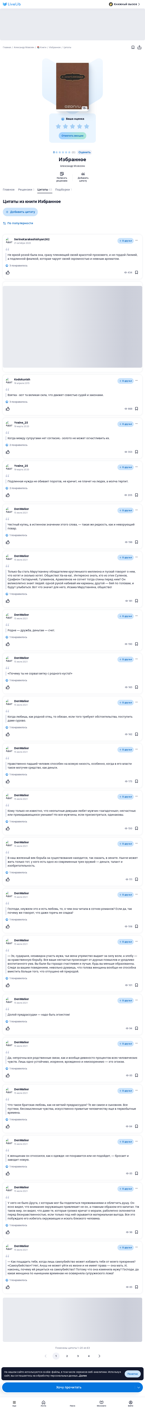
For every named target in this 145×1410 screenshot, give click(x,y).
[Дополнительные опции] (139, 1387)
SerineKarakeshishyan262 (32, 239)
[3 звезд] (72, 126)
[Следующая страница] (99, 1356)
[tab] (9, 190)
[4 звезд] (79, 126)
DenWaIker (21, 509)
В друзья (127, 240)
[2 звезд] (65, 126)
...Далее (82, 1375)
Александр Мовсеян (72, 166)
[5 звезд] (86, 126)
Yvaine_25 (21, 422)
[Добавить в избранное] (133, 47)
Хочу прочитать (69, 1387)
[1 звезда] (58, 126)
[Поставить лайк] (7, 272)
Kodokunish (22, 379)
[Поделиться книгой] (139, 47)
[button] (72, 86)
